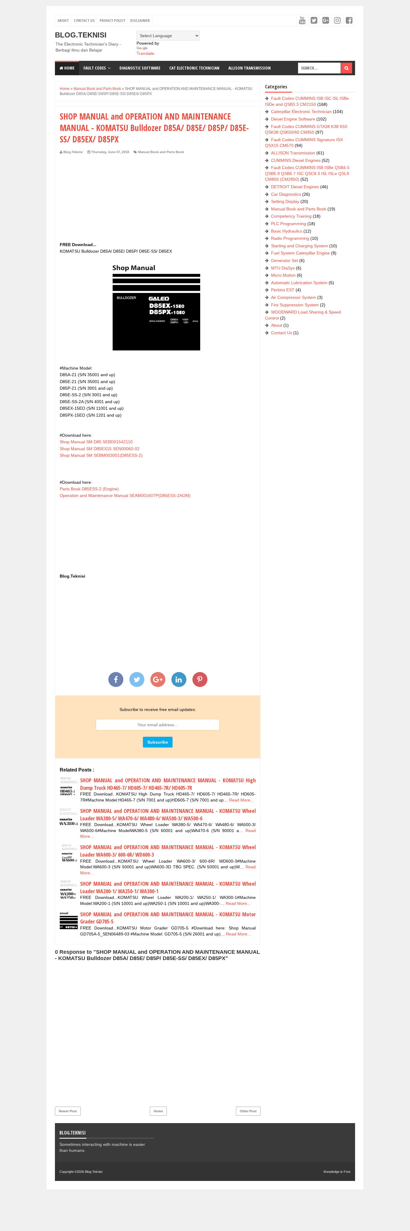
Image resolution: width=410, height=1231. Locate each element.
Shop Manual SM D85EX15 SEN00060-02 (100, 448)
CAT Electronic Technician (194, 68)
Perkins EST (282, 289)
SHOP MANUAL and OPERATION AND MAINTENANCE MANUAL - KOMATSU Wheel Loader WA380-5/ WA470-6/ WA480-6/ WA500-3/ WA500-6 (168, 814)
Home (68, 68)
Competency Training (291, 216)
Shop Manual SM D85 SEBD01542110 (96, 441)
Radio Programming (290, 238)
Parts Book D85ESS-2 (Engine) (89, 488)
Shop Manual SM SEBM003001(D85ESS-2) (101, 455)
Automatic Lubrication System (299, 282)
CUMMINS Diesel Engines (296, 160)
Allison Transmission (249, 68)
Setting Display (285, 201)
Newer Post (68, 1111)
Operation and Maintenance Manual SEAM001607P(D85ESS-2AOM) (125, 495)
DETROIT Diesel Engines (295, 186)
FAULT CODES (94, 68)
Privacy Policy (112, 20)
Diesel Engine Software (293, 119)
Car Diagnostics (286, 194)
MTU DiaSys (283, 268)
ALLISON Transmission (293, 152)
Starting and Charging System (299, 245)
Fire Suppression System (295, 304)
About (63, 20)
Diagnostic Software (139, 68)
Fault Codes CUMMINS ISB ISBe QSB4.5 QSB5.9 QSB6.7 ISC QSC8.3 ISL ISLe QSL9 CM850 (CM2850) (307, 173)
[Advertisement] (158, 199)
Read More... (241, 800)
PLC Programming (288, 223)
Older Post (248, 1111)
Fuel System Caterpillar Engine (300, 253)
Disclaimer (140, 20)
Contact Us (84, 20)
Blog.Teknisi (81, 35)
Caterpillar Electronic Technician (301, 111)
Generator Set (284, 260)
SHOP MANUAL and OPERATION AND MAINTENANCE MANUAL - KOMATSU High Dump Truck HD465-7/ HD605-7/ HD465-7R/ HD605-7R (168, 784)
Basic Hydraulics (286, 231)
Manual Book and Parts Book (161, 152)
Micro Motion (283, 275)
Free (347, 1171)
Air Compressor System (293, 297)
